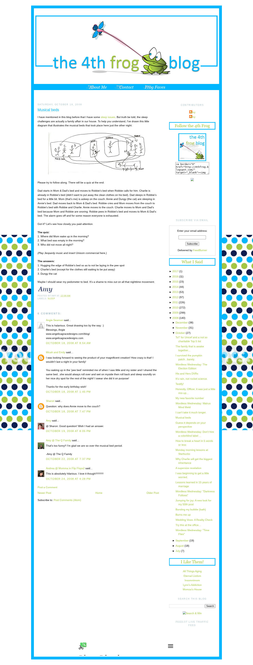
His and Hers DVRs (187, 373)
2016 (175, 276)
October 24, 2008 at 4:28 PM (68, 478)
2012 (175, 297)
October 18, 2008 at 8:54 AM (68, 343)
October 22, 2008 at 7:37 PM (68, 459)
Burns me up (183, 514)
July (178, 550)
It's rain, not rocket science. (192, 378)
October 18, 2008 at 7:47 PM (68, 411)
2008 (175, 317)
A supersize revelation (188, 468)
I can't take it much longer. (191, 412)
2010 (175, 307)
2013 (175, 292)
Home (98, 492)
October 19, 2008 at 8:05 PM (68, 431)
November (182, 327)
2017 (175, 271)
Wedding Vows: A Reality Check (194, 519)
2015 (175, 281)
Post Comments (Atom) (67, 500)
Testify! (180, 383)
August (180, 545)
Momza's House (192, 589)
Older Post (153, 492)
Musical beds (48, 110)
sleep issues (108, 117)
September (182, 540)
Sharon (50, 400)
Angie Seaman (54, 320)
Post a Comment (47, 487)
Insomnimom (192, 580)
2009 (175, 312)
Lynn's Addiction (192, 584)
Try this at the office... (188, 525)
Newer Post (44, 492)
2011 (175, 302)
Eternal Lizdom (192, 575)
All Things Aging (192, 571)
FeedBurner (200, 250)
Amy (48, 420)
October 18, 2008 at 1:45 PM (68, 391)
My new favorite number (190, 398)
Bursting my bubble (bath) (191, 509)
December (182, 322)
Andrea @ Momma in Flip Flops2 (65, 468)
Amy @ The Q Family (58, 440)
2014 (175, 286)
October (180, 332)
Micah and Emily (55, 352)
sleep (51, 298)
